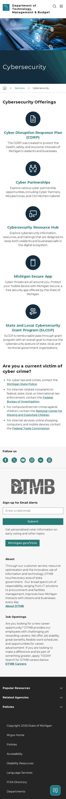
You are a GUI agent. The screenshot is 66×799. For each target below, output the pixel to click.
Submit (33, 521)
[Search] (54, 6)
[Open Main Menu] (61, 6)
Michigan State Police (22, 384)
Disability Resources (20, 763)
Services (20, 88)
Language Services (19, 772)
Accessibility (15, 754)
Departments (16, 791)
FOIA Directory (17, 782)
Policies (12, 744)
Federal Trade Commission (30, 428)
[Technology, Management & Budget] (5, 88)
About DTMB (14, 606)
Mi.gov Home (15, 735)
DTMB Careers (15, 663)
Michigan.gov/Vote (22, 543)
